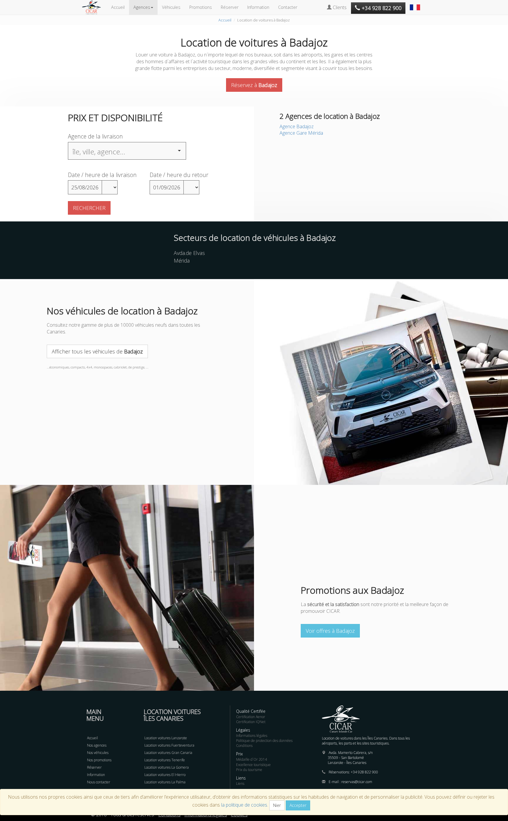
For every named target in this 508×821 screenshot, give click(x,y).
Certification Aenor (250, 716)
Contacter (287, 7)
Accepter (298, 805)
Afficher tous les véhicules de (97, 351)
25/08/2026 (84, 187)
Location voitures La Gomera (166, 767)
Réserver (229, 7)
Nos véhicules (97, 752)
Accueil (118, 7)
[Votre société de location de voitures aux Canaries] (94, 7)
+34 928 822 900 (364, 772)
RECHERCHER (89, 207)
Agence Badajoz (297, 126)
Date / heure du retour (179, 175)
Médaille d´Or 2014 (251, 759)
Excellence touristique (253, 764)
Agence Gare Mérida (301, 133)
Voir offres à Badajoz (330, 630)
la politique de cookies (244, 805)
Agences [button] (141, 7)
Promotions (200, 7)
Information (258, 7)
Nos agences (96, 745)
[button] (415, 4)
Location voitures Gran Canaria (168, 752)
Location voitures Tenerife (164, 759)
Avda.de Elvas (189, 252)
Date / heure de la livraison (102, 175)
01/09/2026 (166, 187)
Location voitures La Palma (165, 782)
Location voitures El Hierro (165, 774)
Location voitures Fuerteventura (169, 745)
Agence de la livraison (95, 136)
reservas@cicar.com (356, 781)
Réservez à (254, 85)
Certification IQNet (250, 721)
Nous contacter (98, 782)
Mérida (182, 260)
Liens (240, 783)
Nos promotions (99, 759)
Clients (339, 7)
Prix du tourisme (249, 769)
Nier (277, 805)
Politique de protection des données (264, 740)
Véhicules (171, 7)
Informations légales (251, 735)
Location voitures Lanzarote (165, 737)
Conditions (244, 745)
